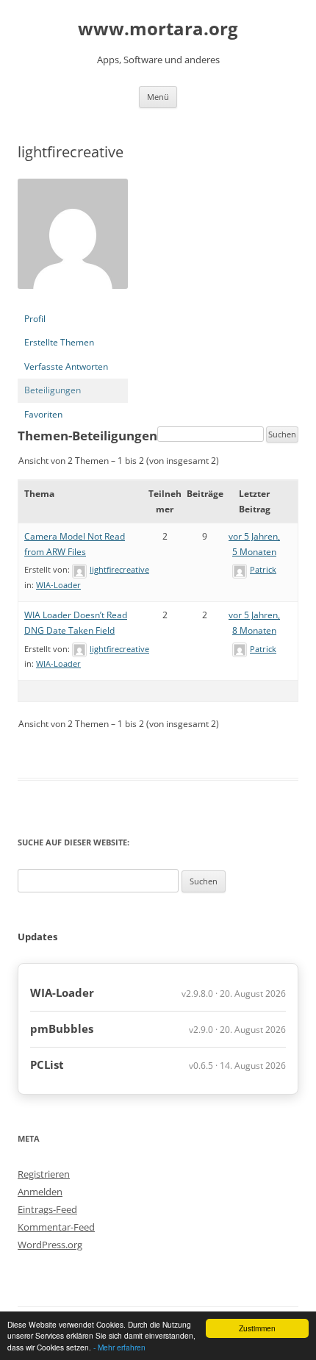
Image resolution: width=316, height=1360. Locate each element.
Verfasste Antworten (66, 366)
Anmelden (40, 1191)
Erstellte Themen (59, 342)
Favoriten (43, 414)
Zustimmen (257, 1328)
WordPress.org (50, 1244)
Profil (35, 318)
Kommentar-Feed (56, 1227)
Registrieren (44, 1174)
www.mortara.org (158, 29)
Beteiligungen (52, 390)
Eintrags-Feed (47, 1209)
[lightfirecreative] (73, 300)
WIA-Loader (58, 584)
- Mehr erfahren (119, 1347)
